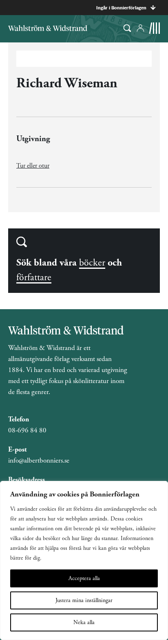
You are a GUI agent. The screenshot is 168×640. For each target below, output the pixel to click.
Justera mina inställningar (84, 600)
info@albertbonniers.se (38, 460)
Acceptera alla (84, 578)
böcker (92, 263)
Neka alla (84, 622)
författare (33, 277)
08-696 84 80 (27, 430)
